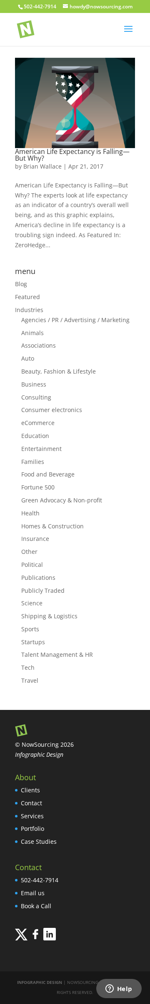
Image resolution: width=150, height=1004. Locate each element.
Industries (29, 310)
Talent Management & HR (57, 654)
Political (32, 565)
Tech (28, 667)
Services (32, 816)
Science (31, 603)
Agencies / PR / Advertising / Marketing (75, 320)
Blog (21, 284)
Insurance (35, 539)
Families (32, 462)
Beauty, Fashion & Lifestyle (58, 371)
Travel (29, 680)
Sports (30, 629)
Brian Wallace (42, 166)
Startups (33, 642)
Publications (38, 577)
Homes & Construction (52, 526)
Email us (33, 893)
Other (29, 552)
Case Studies (39, 841)
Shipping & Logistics (49, 616)
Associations (38, 345)
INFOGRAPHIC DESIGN (39, 982)
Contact (31, 803)
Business (33, 384)
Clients (30, 790)
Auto (27, 358)
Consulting (36, 397)
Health (30, 513)
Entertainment (41, 449)
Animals (32, 333)
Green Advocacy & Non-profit (61, 500)
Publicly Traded (43, 590)
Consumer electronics (51, 410)
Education (35, 436)
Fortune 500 (38, 487)
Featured (27, 297)
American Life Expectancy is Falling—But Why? (72, 155)
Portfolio (32, 828)
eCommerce (38, 423)
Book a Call (36, 906)
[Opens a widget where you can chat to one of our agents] (119, 989)
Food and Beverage (48, 474)
